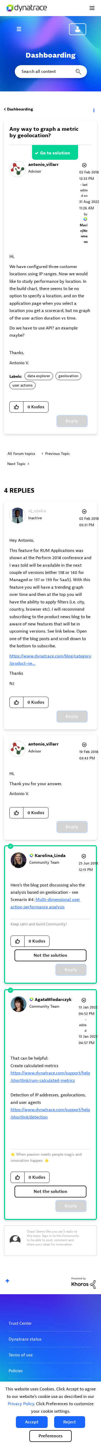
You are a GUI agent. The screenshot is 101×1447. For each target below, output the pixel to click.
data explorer (38, 376)
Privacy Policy (21, 1404)
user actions (22, 385)
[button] (32, 1422)
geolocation (68, 376)
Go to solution (55, 153)
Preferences (50, 1436)
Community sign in (77, 29)
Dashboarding (20, 109)
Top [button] (7, 1281)
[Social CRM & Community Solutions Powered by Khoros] (83, 1283)
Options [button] (93, 109)
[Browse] (21, 29)
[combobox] (50, 71)
